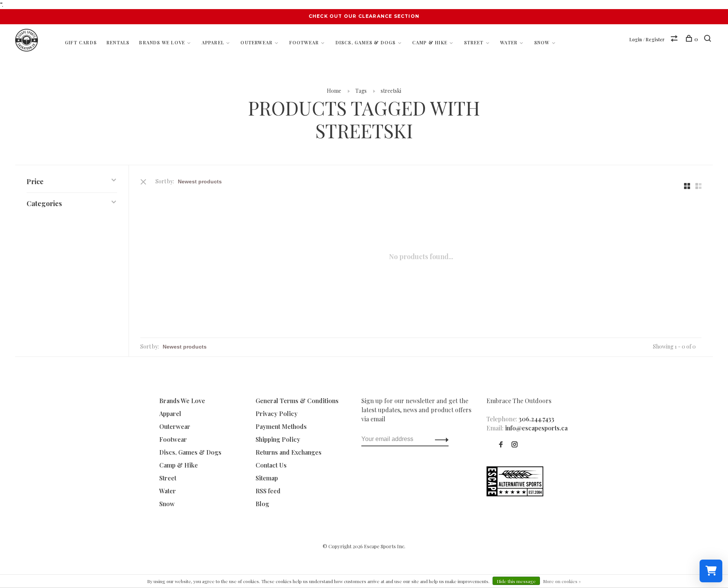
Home (334, 90)
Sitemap (267, 478)
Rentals (118, 42)
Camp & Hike (429, 42)
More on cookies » (562, 581)
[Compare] (675, 39)
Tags (361, 90)
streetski (391, 90)
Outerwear (256, 42)
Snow (542, 42)
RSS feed (268, 491)
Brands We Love (162, 42)
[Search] (708, 39)
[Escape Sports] (514, 494)
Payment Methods (281, 426)
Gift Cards (81, 42)
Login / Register (647, 39)
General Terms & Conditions (297, 401)
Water (509, 42)
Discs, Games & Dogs (366, 42)
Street (474, 42)
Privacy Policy (277, 414)
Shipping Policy (278, 439)
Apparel (213, 42)
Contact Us (271, 465)
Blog (262, 504)
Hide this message (516, 581)
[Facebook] (501, 445)
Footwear (304, 42)
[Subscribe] (440, 439)
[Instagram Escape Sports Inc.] (514, 445)
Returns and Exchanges (289, 452)
